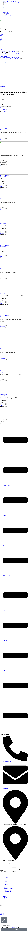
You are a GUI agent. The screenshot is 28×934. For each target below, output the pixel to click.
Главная (2, 51)
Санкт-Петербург (8, 51)
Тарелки (14, 51)
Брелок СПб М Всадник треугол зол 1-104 (12, 319)
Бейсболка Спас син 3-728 (7, 202)
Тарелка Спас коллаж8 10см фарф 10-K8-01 (10, 58)
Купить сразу (8, 106)
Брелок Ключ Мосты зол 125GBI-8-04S (11, 249)
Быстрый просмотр (4, 128)
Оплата (6, 14)
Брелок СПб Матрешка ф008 (8, 352)
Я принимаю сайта (10, 927)
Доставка (7, 13)
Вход (4, 900)
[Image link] (14, 415)
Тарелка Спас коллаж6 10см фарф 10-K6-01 (10, 55)
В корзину (2, 106)
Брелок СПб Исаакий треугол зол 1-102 (11, 295)
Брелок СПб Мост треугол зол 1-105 (10, 374)
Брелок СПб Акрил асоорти (8, 272)
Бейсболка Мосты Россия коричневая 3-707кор (13, 132)
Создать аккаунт (3, 911)
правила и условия (12, 927)
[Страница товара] (14, 347)
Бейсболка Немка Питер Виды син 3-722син (12, 179)
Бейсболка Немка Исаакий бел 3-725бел (11, 155)
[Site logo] (8, 27)
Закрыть (2, 904)
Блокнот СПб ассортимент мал (9, 225)
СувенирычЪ (6, 863)
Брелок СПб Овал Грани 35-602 (9, 398)
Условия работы (8, 15)
